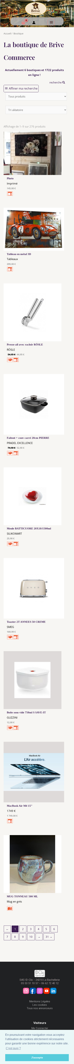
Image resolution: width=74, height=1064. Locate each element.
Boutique (18, 33)
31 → (49, 936)
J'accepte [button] (37, 1057)
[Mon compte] (33, 23)
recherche (55, 82)
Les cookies (40, 1004)
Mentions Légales (39, 1001)
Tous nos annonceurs (40, 1008)
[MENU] (51, 22)
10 (31, 936)
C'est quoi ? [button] (13, 1048)
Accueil (7, 33)
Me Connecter (39, 1028)
